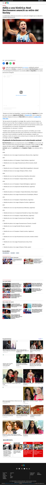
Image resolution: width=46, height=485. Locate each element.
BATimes (11, 477)
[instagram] (16, 469)
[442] (23, 465)
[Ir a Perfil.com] (40, 1)
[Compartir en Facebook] (4, 63)
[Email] (14, 63)
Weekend (4, 477)
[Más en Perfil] (10, 440)
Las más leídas (7, 281)
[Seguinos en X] (21, 469)
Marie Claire (5, 475)
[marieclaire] (18, 443)
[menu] (3, 3)
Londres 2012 (37, 117)
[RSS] (26, 468)
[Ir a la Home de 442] (7, 3)
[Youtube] (24, 468)
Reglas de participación (39, 474)
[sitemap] (29, 468)
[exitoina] (8, 443)
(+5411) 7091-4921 (25, 483)
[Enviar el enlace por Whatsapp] (10, 63)
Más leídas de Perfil (8, 302)
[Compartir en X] (7, 63)
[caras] (28, 443)
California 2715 (7, 483)
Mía (10, 475)
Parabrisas (4, 478)
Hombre (4, 476)
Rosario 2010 (28, 115)
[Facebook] (19, 469)
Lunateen (11, 476)
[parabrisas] (38, 443)
